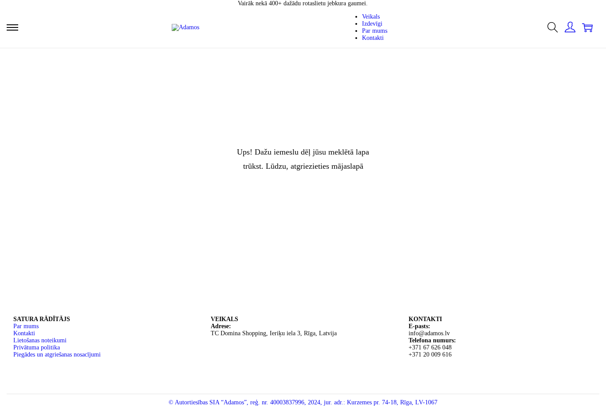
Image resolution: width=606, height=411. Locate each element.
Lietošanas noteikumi (40, 340)
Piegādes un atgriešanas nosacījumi (57, 354)
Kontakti (24, 333)
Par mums (26, 326)
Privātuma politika (36, 347)
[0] (587, 27)
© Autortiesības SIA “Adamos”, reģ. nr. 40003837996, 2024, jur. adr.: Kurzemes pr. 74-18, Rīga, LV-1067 (303, 402)
